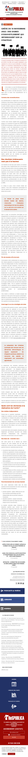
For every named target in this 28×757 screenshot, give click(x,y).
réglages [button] (4, 753)
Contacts (4, 3)
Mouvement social (14, 580)
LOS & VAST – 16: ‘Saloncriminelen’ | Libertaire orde (12, 618)
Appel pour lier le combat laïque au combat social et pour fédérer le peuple (14, 546)
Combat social (8, 24)
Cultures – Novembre (5, 657)
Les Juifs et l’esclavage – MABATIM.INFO (9, 623)
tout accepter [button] (11, 753)
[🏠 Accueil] (2, 24)
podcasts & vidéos (12, 591)
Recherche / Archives (12, 3)
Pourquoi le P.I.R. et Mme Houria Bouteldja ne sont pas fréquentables (12, 625)
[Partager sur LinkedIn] (21, 583)
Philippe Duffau (20, 571)
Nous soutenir (21, 2)
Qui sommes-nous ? (5, 2)
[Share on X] (16, 583)
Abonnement (14, 2)
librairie (8, 600)
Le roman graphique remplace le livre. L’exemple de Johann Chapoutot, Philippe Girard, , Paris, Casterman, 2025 (12, 648)
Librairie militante (21, 3)
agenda (7, 609)
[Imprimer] (23, 583)
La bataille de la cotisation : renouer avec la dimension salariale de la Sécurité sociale (12, 632)
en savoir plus (20, 751)
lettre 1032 (21, 580)
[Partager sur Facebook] (19, 583)
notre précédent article (19, 338)
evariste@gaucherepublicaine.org (18, 577)
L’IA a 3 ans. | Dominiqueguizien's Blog (9, 636)
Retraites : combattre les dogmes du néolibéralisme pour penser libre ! (14, 563)
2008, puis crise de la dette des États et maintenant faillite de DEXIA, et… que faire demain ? (14, 554)
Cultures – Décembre (5, 646)
